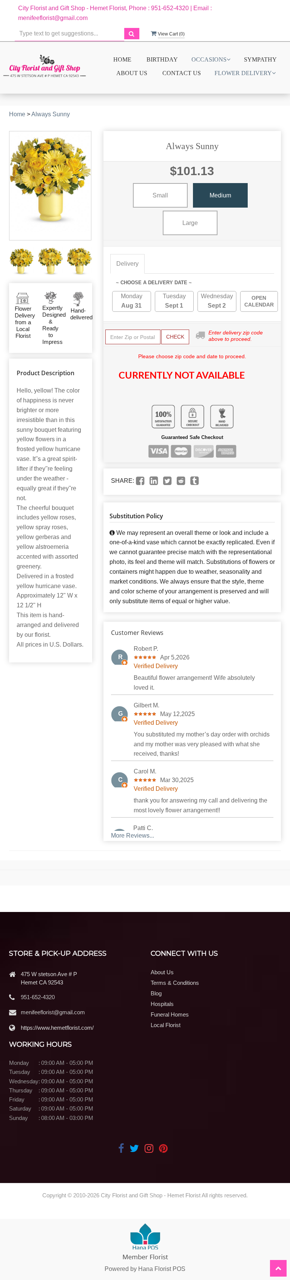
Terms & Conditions (175, 983)
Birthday (162, 59)
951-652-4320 (38, 997)
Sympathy (260, 59)
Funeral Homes (170, 1014)
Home (122, 59)
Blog (156, 993)
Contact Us (181, 73)
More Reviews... (132, 835)
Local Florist (165, 1025)
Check (175, 337)
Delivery (127, 263)
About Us (131, 73)
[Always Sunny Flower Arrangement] (21, 261)
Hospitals (162, 1004)
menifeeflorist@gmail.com (53, 1012)
